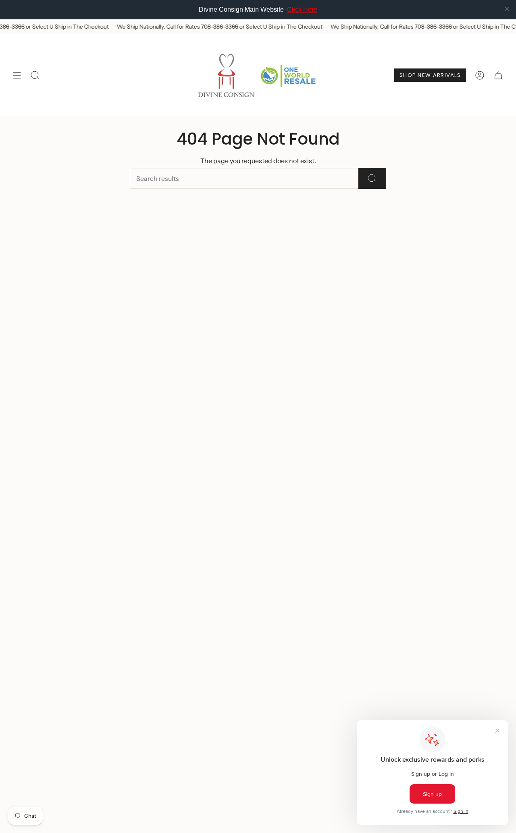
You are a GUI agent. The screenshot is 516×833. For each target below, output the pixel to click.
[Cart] (498, 75)
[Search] (372, 178)
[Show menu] (17, 75)
